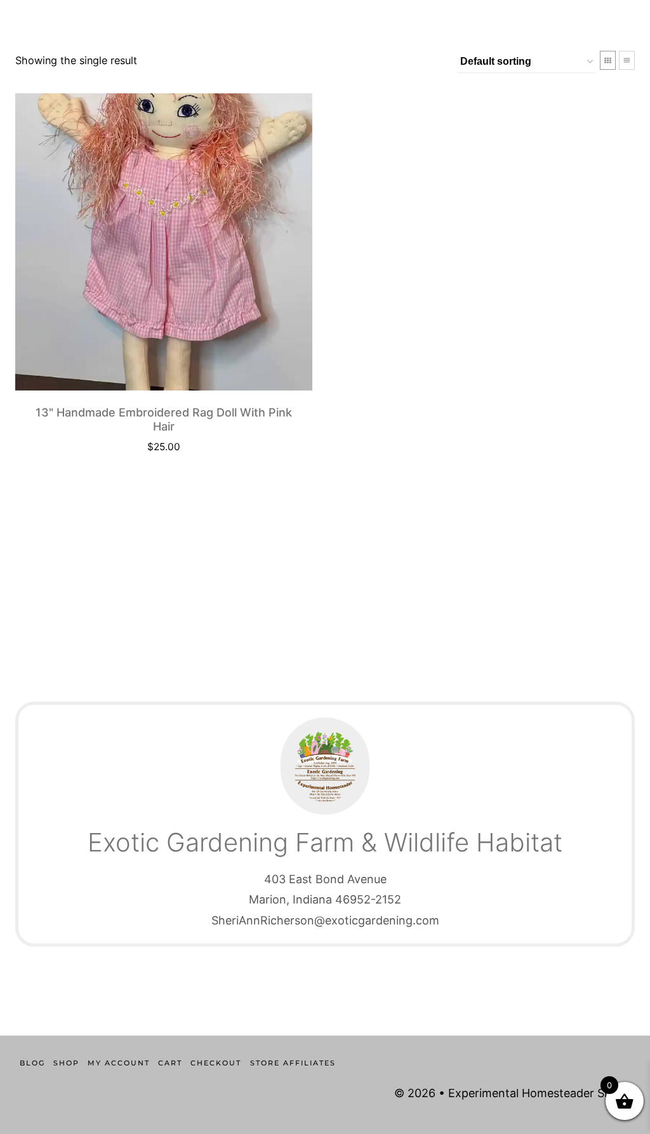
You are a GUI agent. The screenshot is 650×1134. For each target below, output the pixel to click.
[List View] (627, 60)
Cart (170, 1062)
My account (119, 1062)
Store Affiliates (293, 1062)
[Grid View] (608, 60)
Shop (66, 1062)
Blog (32, 1062)
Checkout (215, 1062)
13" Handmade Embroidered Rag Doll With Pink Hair (164, 419)
